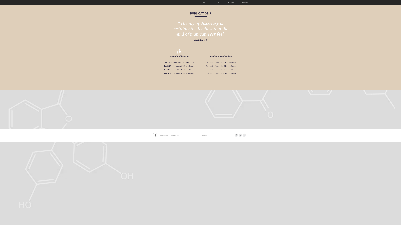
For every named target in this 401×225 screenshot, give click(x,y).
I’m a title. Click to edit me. (225, 62)
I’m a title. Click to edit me (183, 62)
